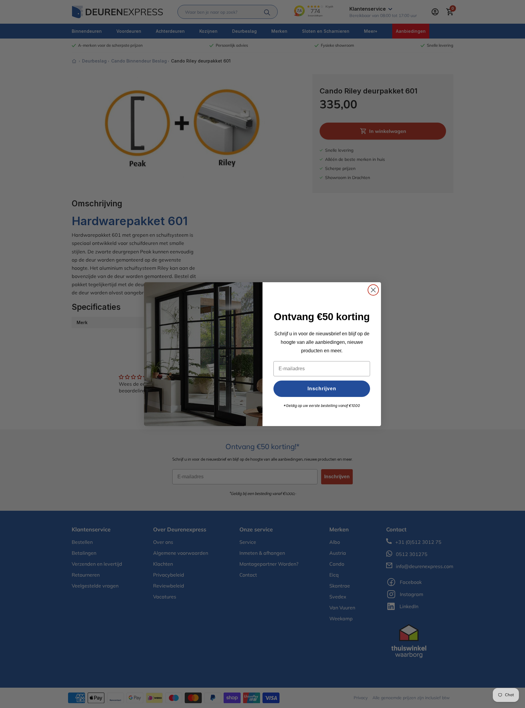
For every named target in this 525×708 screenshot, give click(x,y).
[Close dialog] (373, 290)
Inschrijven (321, 388)
